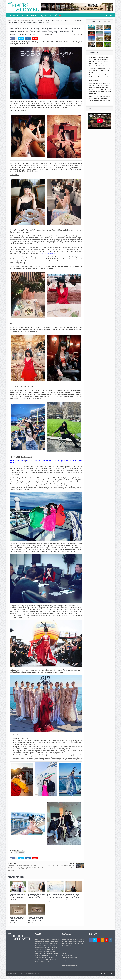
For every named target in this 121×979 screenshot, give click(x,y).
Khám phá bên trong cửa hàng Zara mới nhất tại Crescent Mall (17, 918)
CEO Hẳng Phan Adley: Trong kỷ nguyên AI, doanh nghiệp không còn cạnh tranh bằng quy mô (73, 896)
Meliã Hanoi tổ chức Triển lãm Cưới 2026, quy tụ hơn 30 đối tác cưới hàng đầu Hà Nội (36, 896)
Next (72, 864)
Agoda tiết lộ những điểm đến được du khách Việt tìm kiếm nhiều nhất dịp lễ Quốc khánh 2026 (99, 70)
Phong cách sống (35, 34)
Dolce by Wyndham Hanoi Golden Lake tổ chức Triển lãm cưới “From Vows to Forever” (55, 896)
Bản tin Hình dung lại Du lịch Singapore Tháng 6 (61, 866)
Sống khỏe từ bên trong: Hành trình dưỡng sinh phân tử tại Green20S (17, 895)
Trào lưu (43, 15)
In (76, 34)
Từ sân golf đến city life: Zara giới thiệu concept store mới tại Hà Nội (36, 918)
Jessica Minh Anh (48, 34)
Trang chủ (14, 15)
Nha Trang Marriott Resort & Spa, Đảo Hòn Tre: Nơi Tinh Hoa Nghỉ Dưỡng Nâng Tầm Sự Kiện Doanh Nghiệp (99, 85)
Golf (33, 15)
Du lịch (25, 15)
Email (80, 34)
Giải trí (53, 15)
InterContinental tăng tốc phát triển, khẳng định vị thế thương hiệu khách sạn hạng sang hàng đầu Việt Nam (99, 59)
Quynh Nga (18, 34)
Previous (13, 864)
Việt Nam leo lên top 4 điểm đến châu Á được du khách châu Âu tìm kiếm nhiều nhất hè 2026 (100, 91)
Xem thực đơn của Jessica (48, 253)
